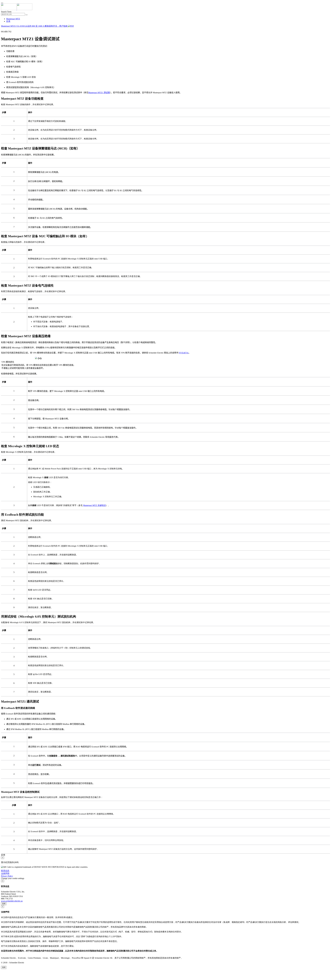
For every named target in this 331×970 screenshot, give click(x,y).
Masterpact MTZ (13, 19)
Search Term (6, 12)
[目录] (2, 29)
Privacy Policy (7, 876)
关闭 (3, 904)
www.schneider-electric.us (12, 901)
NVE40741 (184, 353)
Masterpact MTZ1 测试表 (99, 92)
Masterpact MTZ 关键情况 (94, 505)
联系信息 (5, 871)
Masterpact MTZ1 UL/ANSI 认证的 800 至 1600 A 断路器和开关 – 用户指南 (34, 26)
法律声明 (5, 873)
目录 (8, 21)
